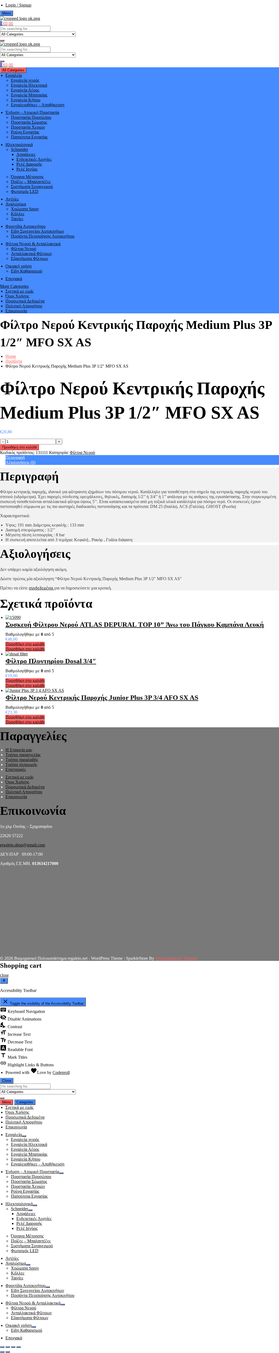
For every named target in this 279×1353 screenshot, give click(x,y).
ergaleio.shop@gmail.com (22, 845)
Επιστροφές (15, 769)
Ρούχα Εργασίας (25, 132)
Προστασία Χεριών (28, 127)
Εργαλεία (13, 75)
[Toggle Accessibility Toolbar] (4, 981)
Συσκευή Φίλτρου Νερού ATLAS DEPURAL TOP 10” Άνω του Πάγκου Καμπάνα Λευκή (134, 624)
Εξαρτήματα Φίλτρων (29, 258)
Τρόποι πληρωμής (21, 764)
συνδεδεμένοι (41, 588)
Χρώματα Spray (25, 209)
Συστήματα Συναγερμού (32, 186)
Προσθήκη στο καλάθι (19, 447)
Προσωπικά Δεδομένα (24, 301)
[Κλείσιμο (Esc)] (2, 1347)
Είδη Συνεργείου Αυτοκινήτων (37, 231)
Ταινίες (17, 218)
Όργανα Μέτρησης (27, 176)
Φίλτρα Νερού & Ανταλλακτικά (32, 243)
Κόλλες (17, 213)
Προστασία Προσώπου (31, 117)
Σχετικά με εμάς (19, 291)
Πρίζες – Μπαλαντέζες (31, 181)
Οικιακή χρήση (18, 266)
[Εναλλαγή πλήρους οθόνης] (13, 1347)
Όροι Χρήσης (17, 296)
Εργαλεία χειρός (25, 80)
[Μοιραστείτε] (7, 1347)
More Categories (14, 286)
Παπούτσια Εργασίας (29, 137)
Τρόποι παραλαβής (21, 759)
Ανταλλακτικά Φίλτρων (31, 253)
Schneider (19, 149)
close (4, 975)
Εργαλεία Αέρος (25, 90)
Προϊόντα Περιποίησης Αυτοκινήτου (42, 236)
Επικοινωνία (16, 310)
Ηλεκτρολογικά (19, 144)
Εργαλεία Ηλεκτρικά (29, 85)
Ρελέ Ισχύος (27, 169)
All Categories (13, 70)
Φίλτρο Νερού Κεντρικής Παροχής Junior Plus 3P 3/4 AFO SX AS (101, 697)
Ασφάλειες (25, 154)
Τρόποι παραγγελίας (23, 754)
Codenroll (61, 1072)
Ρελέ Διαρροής (29, 164)
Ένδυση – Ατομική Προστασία (32, 112)
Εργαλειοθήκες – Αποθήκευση (37, 104)
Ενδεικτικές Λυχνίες (33, 159)
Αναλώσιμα (15, 204)
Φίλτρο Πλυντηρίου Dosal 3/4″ (50, 661)
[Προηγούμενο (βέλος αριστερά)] (2, 1352)
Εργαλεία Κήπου (25, 100)
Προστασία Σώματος (29, 122)
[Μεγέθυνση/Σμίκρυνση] (18, 1347)
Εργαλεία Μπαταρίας (29, 95)
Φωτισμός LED (24, 191)
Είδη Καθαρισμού (26, 271)
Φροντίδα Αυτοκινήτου (25, 226)
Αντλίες (12, 199)
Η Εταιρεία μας (18, 749)
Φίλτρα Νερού (23, 248)
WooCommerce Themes (176, 958)
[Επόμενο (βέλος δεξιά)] (7, 1352)
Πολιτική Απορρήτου (23, 306)
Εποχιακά (13, 278)
